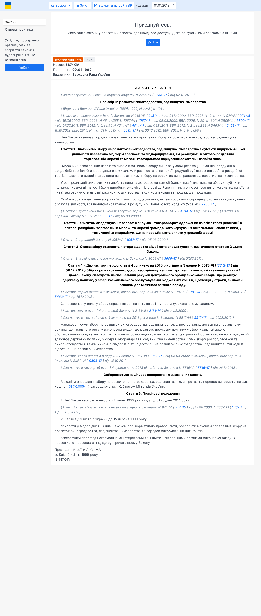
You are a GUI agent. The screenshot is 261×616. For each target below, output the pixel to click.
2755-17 (160, 95)
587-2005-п (78, 386)
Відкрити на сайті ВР (114, 5)
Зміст (84, 5)
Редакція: (142, 5)
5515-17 (130, 130)
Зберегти (62, 5)
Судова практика (19, 29)
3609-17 (243, 120)
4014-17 (138, 125)
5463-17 (233, 125)
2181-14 (154, 116)
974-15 (245, 116)
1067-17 (144, 120)
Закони (11, 22)
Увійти (24, 67)
